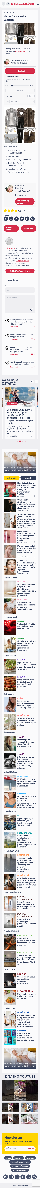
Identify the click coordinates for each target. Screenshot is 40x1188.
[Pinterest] (22, 1176)
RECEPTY (21, 660)
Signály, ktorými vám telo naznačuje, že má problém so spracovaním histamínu (26, 645)
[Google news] (28, 1176)
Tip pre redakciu (20, 1170)
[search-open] (8, 4)
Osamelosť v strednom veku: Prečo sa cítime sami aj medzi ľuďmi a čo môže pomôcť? (26, 504)
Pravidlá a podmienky (20, 1162)
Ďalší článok (28, 228)
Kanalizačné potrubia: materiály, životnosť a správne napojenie (26, 941)
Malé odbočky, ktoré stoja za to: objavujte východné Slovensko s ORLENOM (26, 782)
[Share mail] (32, 218)
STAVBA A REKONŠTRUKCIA (24, 898)
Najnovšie (28, 478)
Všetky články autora (23, 201)
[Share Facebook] (6, 218)
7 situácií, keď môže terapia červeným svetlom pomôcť (26, 626)
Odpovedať (14, 327)
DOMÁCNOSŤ (23, 855)
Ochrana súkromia (20, 1166)
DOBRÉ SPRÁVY (24, 776)
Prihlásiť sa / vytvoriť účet (20, 271)
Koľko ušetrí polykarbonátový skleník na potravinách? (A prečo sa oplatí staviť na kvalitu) (26, 841)
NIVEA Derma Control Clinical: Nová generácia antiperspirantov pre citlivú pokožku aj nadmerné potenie (26, 801)
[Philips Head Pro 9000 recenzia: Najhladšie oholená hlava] (29, 1107)
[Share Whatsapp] (11, 218)
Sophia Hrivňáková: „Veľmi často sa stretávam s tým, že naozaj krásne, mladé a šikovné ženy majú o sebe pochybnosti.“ (26, 520)
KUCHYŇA (21, 974)
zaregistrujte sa (22, 260)
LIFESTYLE (21, 793)
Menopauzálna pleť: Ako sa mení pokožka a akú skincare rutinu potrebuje (26, 549)
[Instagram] (5, 1176)
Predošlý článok (9, 228)
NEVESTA (21, 582)
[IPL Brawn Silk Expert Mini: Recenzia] (29, 1119)
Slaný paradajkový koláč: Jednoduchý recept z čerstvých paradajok (25, 683)
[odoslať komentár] (31, 310)
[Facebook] (17, 1176)
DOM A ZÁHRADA (24, 833)
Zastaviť (20, 90)
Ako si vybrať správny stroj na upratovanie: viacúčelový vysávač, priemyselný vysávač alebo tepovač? (26, 882)
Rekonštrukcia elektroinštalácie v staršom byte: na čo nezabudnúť (26, 905)
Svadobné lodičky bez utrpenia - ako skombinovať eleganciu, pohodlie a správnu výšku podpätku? (26, 590)
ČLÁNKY (20, 737)
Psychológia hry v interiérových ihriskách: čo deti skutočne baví (25, 821)
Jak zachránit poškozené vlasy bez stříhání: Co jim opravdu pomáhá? (26, 704)
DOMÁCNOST (23, 715)
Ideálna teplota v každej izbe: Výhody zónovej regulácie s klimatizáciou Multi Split (26, 959)
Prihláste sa (10, 248)
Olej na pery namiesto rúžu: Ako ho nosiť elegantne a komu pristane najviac (26, 535)
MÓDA (12, 12)
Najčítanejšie (11, 478)
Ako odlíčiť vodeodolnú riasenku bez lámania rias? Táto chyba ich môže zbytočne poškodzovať (26, 566)
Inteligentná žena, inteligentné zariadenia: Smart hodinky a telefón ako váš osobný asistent (25, 762)
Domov (6, 12)
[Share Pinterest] (22, 218)
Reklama (30, 1158)
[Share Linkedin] (27, 218)
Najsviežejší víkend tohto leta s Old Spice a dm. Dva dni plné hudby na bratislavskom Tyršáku (26, 488)
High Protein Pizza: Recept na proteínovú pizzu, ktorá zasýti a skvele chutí (26, 665)
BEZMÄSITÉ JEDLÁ (25, 991)
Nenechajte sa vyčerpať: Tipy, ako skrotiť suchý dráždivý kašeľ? (25, 743)
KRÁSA (20, 698)
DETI (19, 816)
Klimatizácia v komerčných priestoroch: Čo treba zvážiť (26, 922)
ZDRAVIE (21, 621)
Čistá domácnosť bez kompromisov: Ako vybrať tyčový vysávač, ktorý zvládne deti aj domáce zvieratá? (26, 1021)
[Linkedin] (34, 1176)
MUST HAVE (22, 599)
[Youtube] (11, 1176)
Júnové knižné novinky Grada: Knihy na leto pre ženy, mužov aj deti (25, 1036)
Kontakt (18, 1158)
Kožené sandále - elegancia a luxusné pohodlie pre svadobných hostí (26, 605)
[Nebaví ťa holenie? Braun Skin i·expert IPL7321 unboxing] (10, 1119)
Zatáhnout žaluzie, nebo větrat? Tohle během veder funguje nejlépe (26, 721)
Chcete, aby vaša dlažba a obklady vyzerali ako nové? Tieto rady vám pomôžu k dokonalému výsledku (25, 864)
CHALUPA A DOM (24, 935)
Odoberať (30, 1149)
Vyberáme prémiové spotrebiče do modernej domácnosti (26, 980)
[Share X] (16, 218)
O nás (8, 1158)
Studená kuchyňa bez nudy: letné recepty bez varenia (26, 996)
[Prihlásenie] (3, 4)
